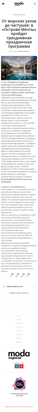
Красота (15, 15)
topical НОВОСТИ (23, 51)
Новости (22, 15)
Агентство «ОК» (19, 323)
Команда (19, 338)
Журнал (19, 319)
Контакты (19, 334)
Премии (19, 327)
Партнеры (19, 331)
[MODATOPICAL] (19, 4)
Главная (19, 316)
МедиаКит (19, 342)
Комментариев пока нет (14, 286)
